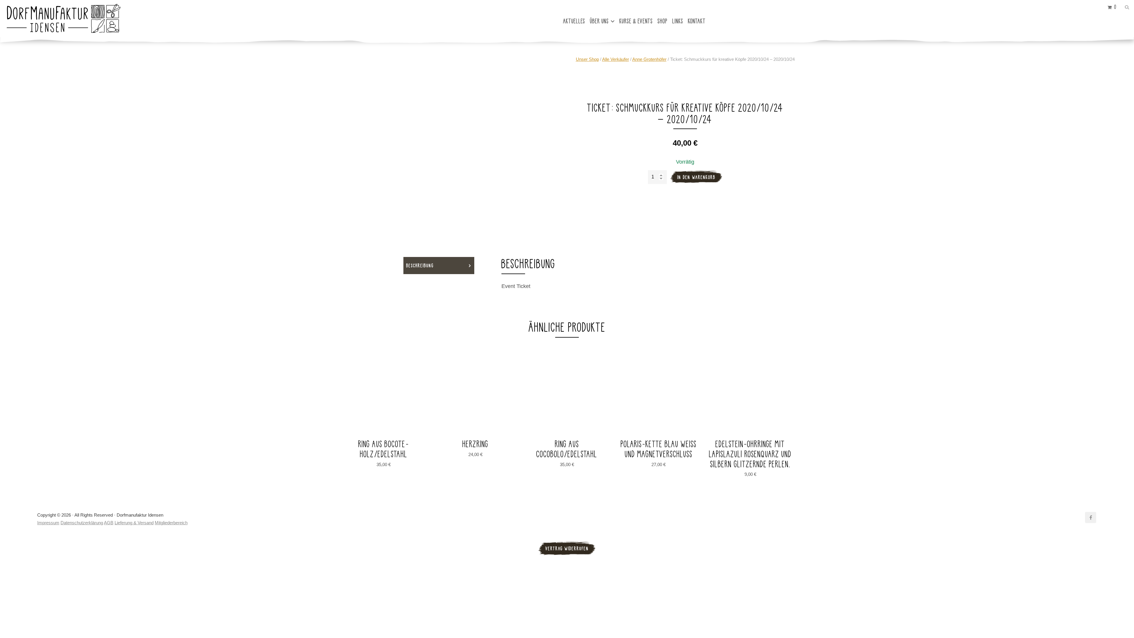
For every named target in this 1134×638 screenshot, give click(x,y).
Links (677, 21)
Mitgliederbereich (171, 522)
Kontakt (697, 21)
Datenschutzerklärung (82, 522)
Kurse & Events (636, 21)
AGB (108, 522)
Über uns (599, 21)
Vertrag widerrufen (567, 548)
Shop (663, 21)
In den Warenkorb (696, 177)
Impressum (48, 522)
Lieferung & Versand (134, 522)
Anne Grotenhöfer (649, 59)
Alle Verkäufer (615, 59)
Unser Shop (587, 59)
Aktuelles (574, 21)
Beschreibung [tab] (420, 265)
